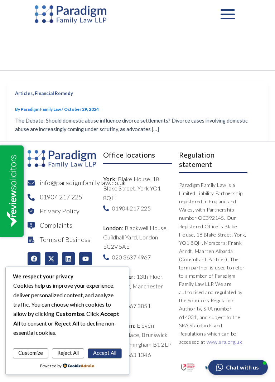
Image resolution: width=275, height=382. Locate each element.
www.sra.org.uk (224, 342)
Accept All (104, 353)
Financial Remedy (54, 93)
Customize (30, 353)
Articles (24, 93)
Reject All (68, 353)
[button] (238, 367)
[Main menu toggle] (227, 14)
